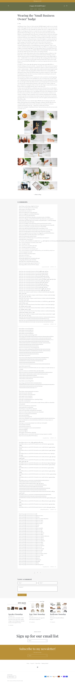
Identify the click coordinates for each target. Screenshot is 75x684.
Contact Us (32, 663)
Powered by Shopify (20, 680)
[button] (8, 6)
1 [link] (34, 572)
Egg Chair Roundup (37, 614)
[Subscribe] (46, 640)
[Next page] (40, 572)
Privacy (28, 663)
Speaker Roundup (15, 614)
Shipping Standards (45, 663)
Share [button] (20, 23)
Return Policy (38, 663)
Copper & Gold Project (13, 680)
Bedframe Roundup (58, 614)
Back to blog (38, 194)
